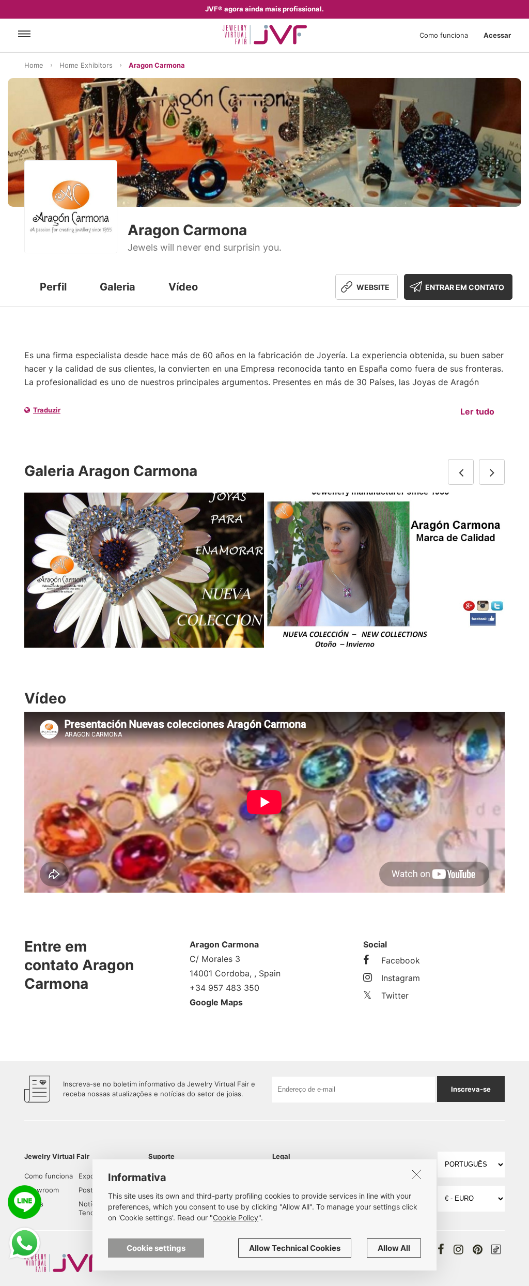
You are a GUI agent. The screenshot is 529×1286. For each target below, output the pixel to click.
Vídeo (183, 287)
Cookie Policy (235, 1217)
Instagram (400, 978)
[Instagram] (458, 1249)
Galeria (117, 287)
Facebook (400, 960)
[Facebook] (441, 1249)
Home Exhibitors (86, 65)
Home (33, 65)
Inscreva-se (471, 1089)
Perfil (53, 287)
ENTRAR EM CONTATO (464, 287)
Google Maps (216, 1002)
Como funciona (443, 35)
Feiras (33, 1204)
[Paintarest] (477, 1249)
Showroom (41, 1190)
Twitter (395, 995)
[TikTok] (496, 1249)
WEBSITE (373, 287)
